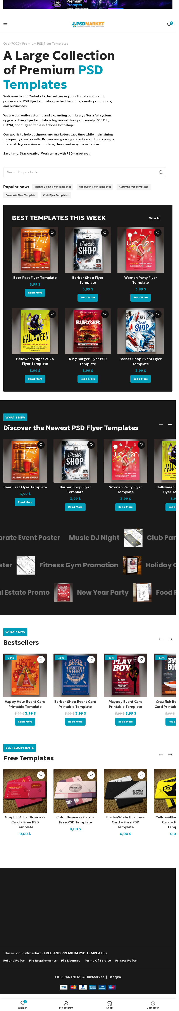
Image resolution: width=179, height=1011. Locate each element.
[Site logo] (88, 24)
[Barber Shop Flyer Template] (88, 250)
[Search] (161, 172)
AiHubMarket (93, 976)
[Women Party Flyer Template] (140, 250)
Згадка (115, 976)
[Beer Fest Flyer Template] (35, 250)
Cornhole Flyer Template (20, 195)
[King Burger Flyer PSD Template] (88, 331)
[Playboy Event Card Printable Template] (125, 675)
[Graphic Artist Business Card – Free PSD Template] (25, 791)
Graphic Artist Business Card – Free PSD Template (25, 822)
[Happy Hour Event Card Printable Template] (25, 675)
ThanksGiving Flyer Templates (52, 186)
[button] (160, 424)
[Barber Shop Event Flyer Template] (140, 331)
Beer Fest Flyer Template (35, 277)
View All (154, 218)
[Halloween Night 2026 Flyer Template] (35, 331)
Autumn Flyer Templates (133, 186)
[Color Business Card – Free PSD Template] (75, 791)
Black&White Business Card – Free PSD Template (125, 822)
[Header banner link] (88, 4)
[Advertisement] (89, 907)
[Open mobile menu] (5, 24)
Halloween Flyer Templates (95, 186)
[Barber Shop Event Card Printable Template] (75, 675)
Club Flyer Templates (56, 195)
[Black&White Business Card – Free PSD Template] (125, 791)
